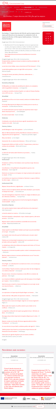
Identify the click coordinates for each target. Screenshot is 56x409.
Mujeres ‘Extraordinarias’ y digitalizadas (12, 186)
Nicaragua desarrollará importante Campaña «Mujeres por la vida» (20, 316)
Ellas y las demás (6, 138)
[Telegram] (46, 40)
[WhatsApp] (50, 38)
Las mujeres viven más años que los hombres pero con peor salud (19, 235)
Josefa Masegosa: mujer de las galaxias (12, 129)
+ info (34, 406)
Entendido (40, 406)
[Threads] (48, 40)
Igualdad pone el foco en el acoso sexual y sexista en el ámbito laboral (20, 99)
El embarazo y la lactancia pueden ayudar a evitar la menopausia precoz (21, 250)
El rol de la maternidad (8, 114)
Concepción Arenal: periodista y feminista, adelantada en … (17, 74)
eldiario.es (10, 63)
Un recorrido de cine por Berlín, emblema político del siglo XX (18, 326)
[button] (21, 12)
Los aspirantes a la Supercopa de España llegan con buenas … (18, 292)
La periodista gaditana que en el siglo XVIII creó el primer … (17, 69)
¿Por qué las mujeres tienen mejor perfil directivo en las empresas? (20, 208)
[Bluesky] (50, 36)
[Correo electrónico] (48, 42)
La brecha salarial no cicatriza (10, 213)
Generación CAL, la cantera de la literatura (13, 141)
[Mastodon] (46, 38)
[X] (48, 36)
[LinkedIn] (48, 38)
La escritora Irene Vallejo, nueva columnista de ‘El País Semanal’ (19, 66)
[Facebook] (46, 36)
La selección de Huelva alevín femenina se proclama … (16, 152)
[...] (47, 16)
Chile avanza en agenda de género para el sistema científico (18, 334)
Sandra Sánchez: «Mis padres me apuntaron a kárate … (16, 295)
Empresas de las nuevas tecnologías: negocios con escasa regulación (20, 301)
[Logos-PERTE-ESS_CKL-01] (28, 396)
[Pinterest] (50, 40)
